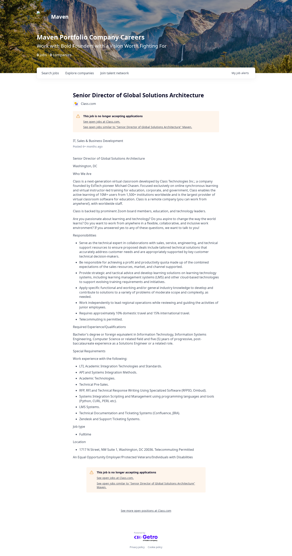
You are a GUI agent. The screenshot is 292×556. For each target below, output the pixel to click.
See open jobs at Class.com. (101, 122)
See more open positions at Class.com (146, 511)
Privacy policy (137, 547)
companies (79, 73)
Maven (60, 16)
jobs (50, 73)
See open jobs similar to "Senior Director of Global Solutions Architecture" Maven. (137, 127)
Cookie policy (155, 547)
